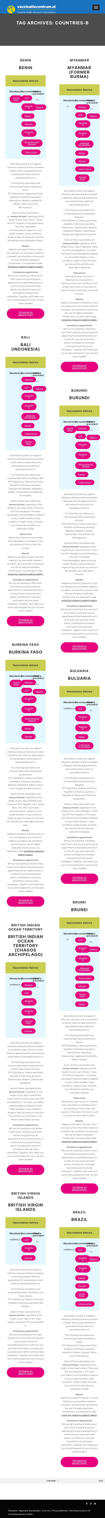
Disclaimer (12, 1510)
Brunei (79, 902)
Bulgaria (79, 671)
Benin (25, 60)
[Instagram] (91, 1503)
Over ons (46, 1510)
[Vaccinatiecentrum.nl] (32, 9)
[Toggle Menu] (96, 7)
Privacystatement (60, 1510)
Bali (25, 337)
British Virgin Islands (25, 1196)
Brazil (79, 1212)
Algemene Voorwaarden (29, 1510)
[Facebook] (87, 1503)
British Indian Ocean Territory (25, 927)
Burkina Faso (25, 645)
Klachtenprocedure (78, 1510)
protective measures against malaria (25, 266)
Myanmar (79, 60)
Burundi (79, 390)
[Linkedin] (95, 1503)
